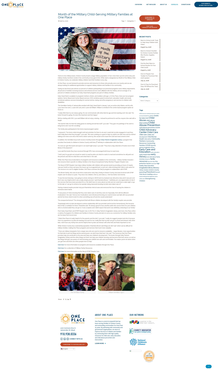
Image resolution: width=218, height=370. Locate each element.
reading (149, 174)
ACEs (140, 113)
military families (143, 170)
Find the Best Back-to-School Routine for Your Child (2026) (148, 65)
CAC (147, 118)
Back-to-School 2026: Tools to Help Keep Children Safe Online (149, 42)
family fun (147, 159)
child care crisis (145, 135)
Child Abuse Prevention (149, 124)
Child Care (152, 132)
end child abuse (151, 157)
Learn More (99, 343)
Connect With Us (76, 339)
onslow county (154, 170)
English (65, 349)
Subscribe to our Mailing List (74, 344)
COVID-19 (149, 145)
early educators (155, 152)
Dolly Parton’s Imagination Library (111, 140)
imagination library (146, 168)
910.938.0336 (68, 334)
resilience (155, 174)
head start (153, 163)
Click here (61, 245)
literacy (156, 168)
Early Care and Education (147, 150)
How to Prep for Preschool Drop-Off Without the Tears (149, 85)
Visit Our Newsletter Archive (149, 27)
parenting (142, 172)
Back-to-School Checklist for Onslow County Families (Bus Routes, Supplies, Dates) (149, 54)
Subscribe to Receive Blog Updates (149, 18)
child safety (147, 139)
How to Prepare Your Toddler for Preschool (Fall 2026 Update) (149, 76)
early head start (144, 154)
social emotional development (146, 176)
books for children (149, 115)
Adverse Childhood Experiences (149, 113)
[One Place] (12, 4)
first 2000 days (151, 161)
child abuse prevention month (149, 127)
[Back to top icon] (209, 366)
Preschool (150, 172)
